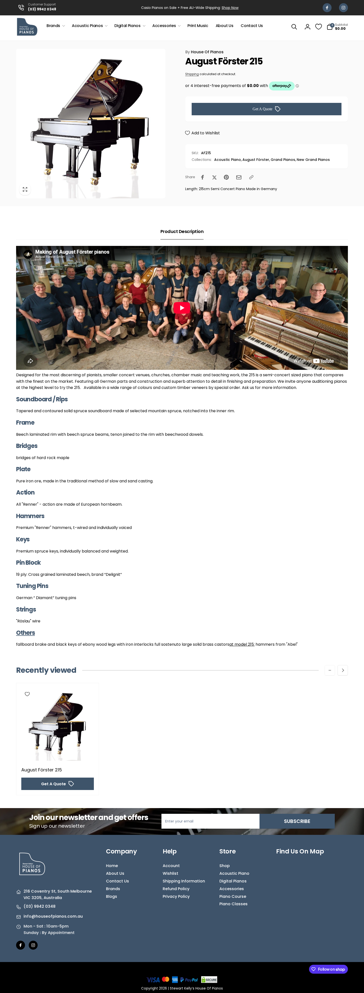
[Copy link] (251, 177)
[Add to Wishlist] (27, 694)
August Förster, (256, 159)
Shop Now (230, 7)
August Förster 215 (41, 770)
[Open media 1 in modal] (90, 123)
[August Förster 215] (57, 751)
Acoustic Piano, (228, 159)
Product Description (182, 231)
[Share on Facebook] (202, 177)
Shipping (192, 74)
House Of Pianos (204, 52)
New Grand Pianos (313, 159)
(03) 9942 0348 (39, 906)
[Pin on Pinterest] (226, 177)
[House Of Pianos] (32, 878)
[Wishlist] (318, 27)
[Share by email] (239, 177)
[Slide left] (330, 670)
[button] (55, 26)
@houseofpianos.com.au (57, 916)
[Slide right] (343, 670)
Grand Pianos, (283, 159)
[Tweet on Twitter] (214, 177)
